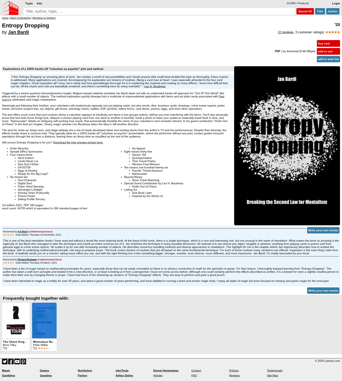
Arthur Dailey (124, 375)
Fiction (82, 375)
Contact (196, 370)
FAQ (194, 375)
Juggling (46, 375)
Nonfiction (85, 370)
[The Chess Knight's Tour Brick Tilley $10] (16, 320)
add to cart (325, 51)
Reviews (234, 375)
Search (305, 11)
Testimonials (274, 370)
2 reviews (286, 32)
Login (336, 3)
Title (320, 11)
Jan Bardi (18, 32)
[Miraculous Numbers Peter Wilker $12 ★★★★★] (44, 320)
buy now (324, 43)
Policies (234, 370)
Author (332, 11)
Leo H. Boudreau (155, 86)
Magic (6, 370)
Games (44, 370)
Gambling (8, 375)
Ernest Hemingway (166, 370)
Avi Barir (23, 231)
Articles (157, 375)
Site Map (272, 375)
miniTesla (122, 370)
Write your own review (323, 230)
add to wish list (328, 59)
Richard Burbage (27, 259)
